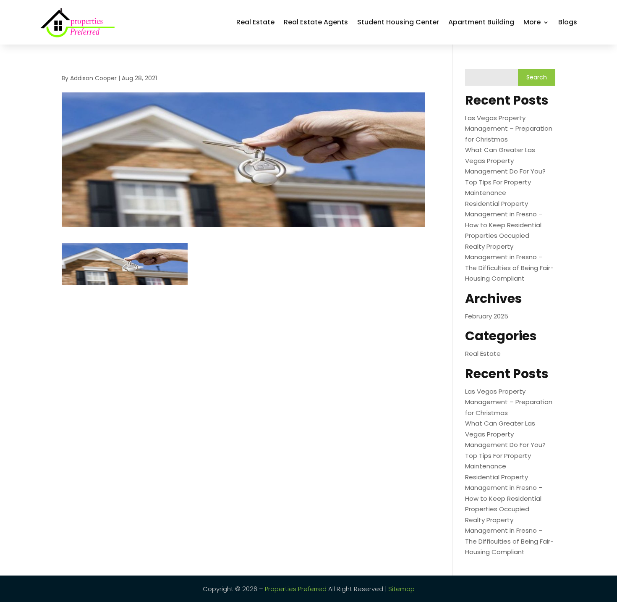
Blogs (567, 22)
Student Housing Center (398, 22)
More (532, 22)
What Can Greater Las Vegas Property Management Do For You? (505, 160)
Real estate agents (316, 22)
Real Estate (255, 22)
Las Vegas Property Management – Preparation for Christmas (508, 128)
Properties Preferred (296, 588)
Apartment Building (481, 22)
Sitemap (401, 588)
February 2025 (486, 316)
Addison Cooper (93, 78)
